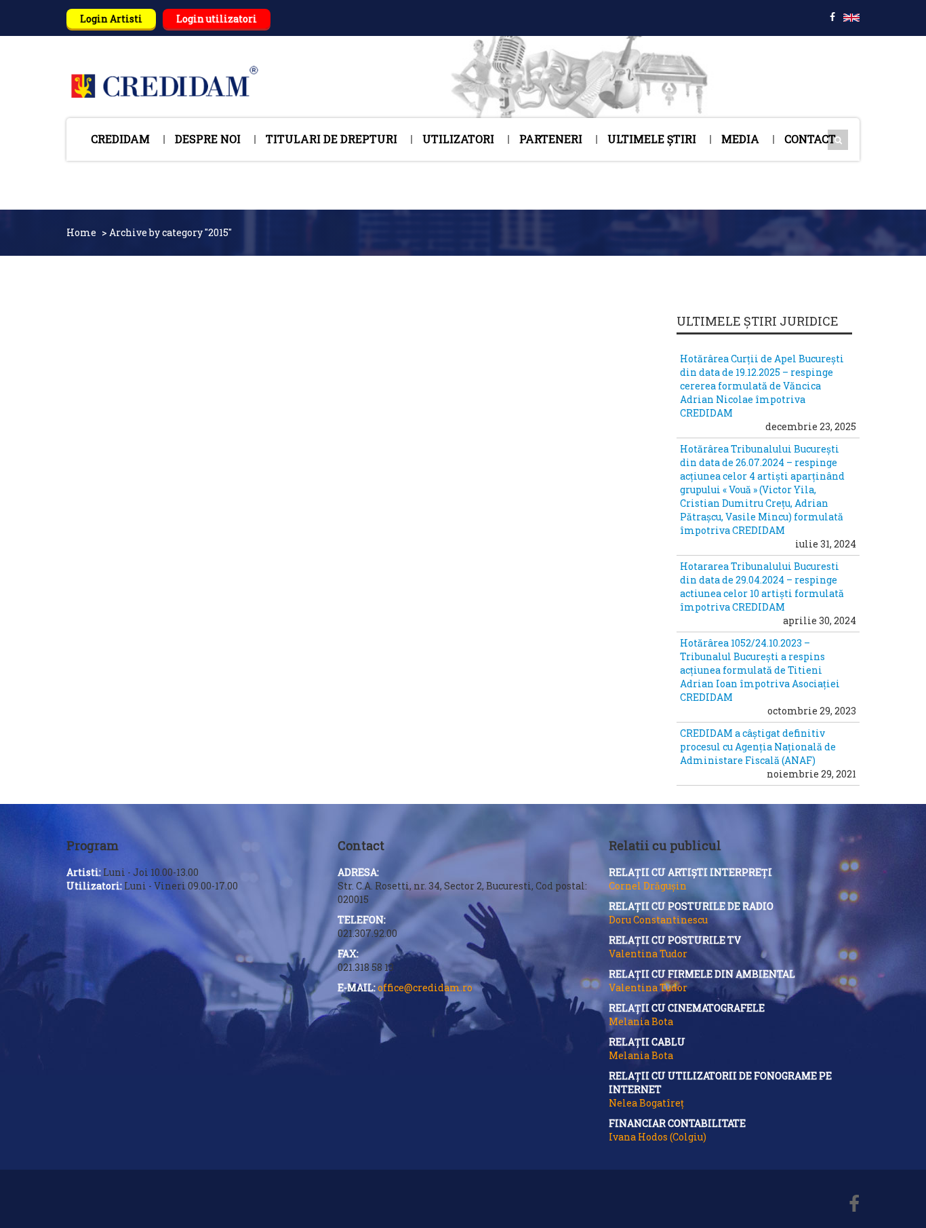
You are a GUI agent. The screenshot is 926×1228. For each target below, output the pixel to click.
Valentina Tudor (648, 953)
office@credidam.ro (425, 987)
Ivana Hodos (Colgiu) (657, 1136)
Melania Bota (641, 1021)
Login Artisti (111, 18)
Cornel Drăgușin (648, 885)
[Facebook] (854, 1204)
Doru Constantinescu (658, 919)
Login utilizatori (216, 18)
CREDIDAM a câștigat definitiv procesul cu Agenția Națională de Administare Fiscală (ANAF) (758, 747)
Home (81, 232)
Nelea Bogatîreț (646, 1102)
